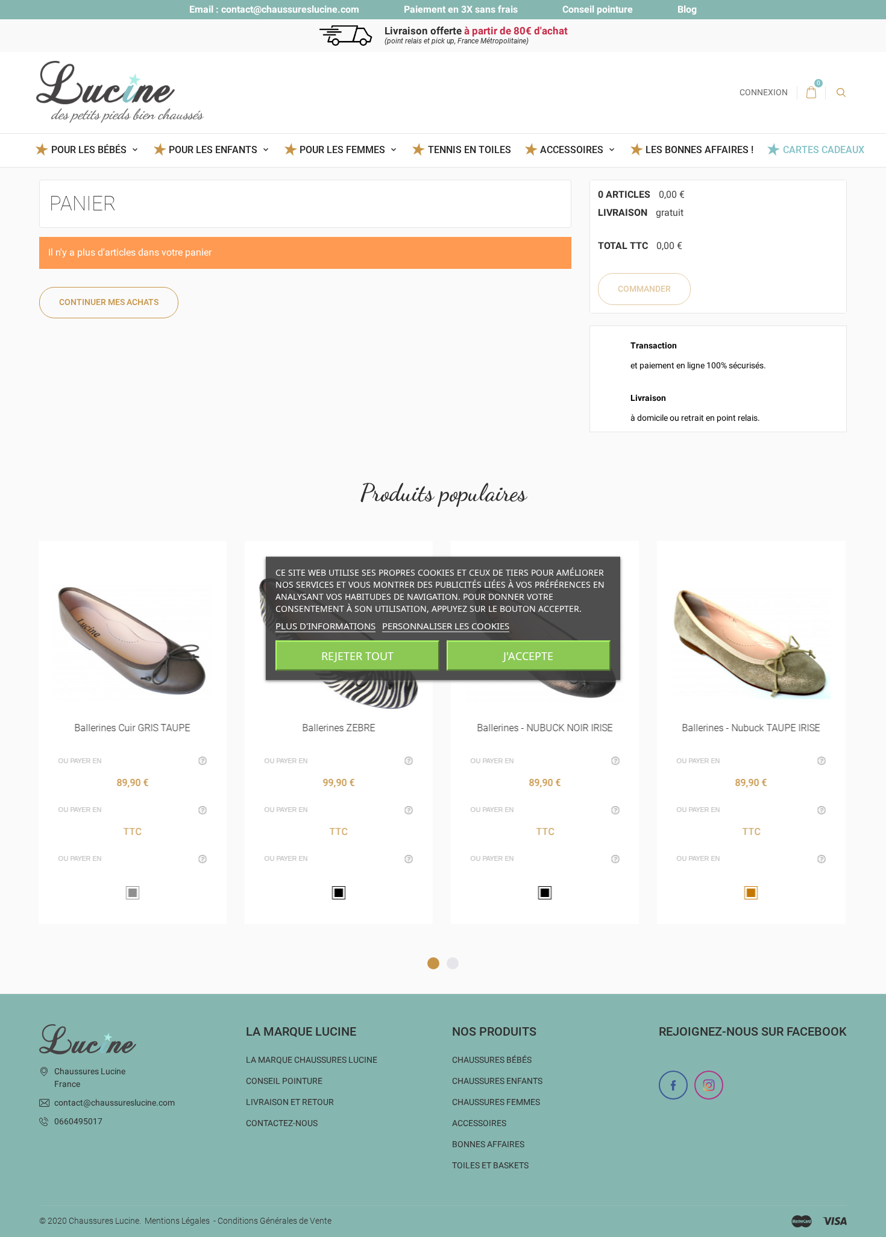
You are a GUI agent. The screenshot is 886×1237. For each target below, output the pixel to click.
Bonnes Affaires (488, 1144)
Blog (687, 9)
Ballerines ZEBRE (338, 728)
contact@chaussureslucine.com (290, 9)
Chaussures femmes (496, 1102)
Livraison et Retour (290, 1102)
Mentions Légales (177, 1221)
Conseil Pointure (284, 1081)
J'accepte (528, 656)
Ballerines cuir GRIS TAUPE (132, 728)
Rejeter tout (357, 656)
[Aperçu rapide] (117, 554)
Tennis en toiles (469, 150)
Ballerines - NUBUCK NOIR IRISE (545, 728)
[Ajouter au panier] (308, 554)
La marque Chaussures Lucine (311, 1060)
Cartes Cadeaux (823, 150)
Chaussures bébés (492, 1060)
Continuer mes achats (109, 302)
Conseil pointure (597, 9)
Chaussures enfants (497, 1081)
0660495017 (78, 1121)
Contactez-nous (282, 1123)
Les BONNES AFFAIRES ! (699, 150)
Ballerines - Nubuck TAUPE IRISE (751, 728)
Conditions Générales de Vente (274, 1221)
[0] (811, 92)
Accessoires (479, 1123)
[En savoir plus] (147, 554)
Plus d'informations (325, 626)
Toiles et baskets (490, 1165)
